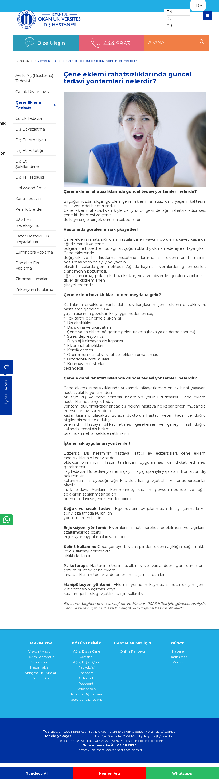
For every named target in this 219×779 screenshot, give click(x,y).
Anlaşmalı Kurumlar (40, 673)
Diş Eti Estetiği (29, 150)
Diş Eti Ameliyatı (30, 139)
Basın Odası (179, 657)
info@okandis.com (148, 741)
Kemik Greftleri (29, 209)
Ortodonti (86, 678)
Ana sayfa (25, 61)
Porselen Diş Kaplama (27, 265)
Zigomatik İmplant (32, 279)
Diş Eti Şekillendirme (28, 164)
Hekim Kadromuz (40, 657)
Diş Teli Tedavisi (29, 177)
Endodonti (87, 673)
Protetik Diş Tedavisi (86, 694)
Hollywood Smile (31, 188)
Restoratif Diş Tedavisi (86, 699)
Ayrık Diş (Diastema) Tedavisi (34, 78)
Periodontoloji (86, 689)
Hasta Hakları (40, 667)
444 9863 (116, 43)
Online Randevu (132, 651)
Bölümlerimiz (40, 662)
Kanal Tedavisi (28, 198)
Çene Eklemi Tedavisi (28, 105)
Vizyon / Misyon (40, 651)
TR (196, 5)
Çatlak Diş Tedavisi (32, 91)
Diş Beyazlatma (30, 129)
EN (170, 12)
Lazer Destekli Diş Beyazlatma (32, 239)
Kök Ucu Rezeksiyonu (27, 223)
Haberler (178, 651)
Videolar (179, 662)
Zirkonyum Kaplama (34, 289)
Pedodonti (86, 683)
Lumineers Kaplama (34, 252)
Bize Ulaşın (51, 43)
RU (170, 18)
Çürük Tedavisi (28, 118)
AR (169, 25)
